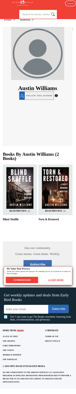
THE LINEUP (8, 350)
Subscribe (70, 3)
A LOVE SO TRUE (10, 336)
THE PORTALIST (10, 359)
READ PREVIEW (18, 211)
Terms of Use (52, 336)
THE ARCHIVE (9, 341)
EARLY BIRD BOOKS (12, 346)
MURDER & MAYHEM (12, 355)
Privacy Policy (52, 341)
